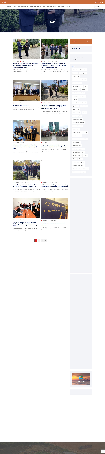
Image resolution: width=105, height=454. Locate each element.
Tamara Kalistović (76, 129)
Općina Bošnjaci (75, 106)
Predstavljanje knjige (76, 112)
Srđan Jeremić (79, 125)
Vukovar (80, 158)
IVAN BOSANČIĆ (76, 89)
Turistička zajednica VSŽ (77, 132)
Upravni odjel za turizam (77, 155)
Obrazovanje (24, 102)
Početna (47, 19)
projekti (84, 112)
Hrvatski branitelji (53, 61)
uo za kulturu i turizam (77, 135)
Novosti (68, 6)
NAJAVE (75, 59)
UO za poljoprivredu (76, 142)
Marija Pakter (83, 96)
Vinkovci (85, 155)
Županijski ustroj (23, 6)
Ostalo (23, 61)
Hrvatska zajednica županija (77, 86)
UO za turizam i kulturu (77, 145)
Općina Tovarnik (76, 109)
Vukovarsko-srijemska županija (78, 165)
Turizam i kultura (53, 220)
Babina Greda (75, 69)
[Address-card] (5, 2)
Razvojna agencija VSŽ (77, 115)
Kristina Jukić (81, 92)
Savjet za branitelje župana (77, 119)
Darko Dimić (75, 73)
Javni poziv (75, 92)
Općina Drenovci (84, 106)
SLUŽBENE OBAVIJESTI (78, 56)
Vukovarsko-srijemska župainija (78, 162)
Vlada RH (74, 158)
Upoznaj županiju (11, 6)
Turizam (85, 132)
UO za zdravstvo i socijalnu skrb (78, 148)
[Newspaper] (96, 2)
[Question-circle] (3, 2)
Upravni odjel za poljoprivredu (78, 152)
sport (73, 125)
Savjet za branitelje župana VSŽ (78, 122)
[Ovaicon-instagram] (100, 2)
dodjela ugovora (83, 73)
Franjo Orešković (76, 76)
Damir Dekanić (82, 69)
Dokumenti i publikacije (49, 6)
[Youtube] (102, 2)
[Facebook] (98, 2)
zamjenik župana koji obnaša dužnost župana (80, 168)
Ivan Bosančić (84, 89)
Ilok (86, 86)
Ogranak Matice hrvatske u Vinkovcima (79, 102)
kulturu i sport (75, 96)
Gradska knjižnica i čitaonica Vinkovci (79, 79)
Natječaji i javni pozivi (36, 6)
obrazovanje (75, 99)
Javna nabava (61, 6)
